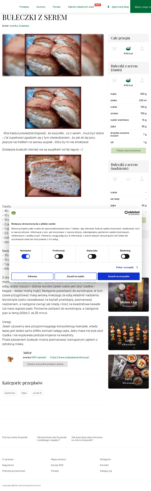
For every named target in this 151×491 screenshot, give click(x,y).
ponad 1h (37, 393)
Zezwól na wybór (75, 276)
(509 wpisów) (38, 357)
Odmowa (32, 276)
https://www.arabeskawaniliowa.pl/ (70, 357)
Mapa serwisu (58, 459)
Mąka (24, 393)
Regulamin (8, 465)
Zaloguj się (106, 471)
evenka (14, 25)
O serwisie (7, 459)
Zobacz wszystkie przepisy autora (45, 364)
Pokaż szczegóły (125, 267)
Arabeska (24, 25)
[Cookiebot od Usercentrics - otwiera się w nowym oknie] (127, 213)
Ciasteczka (10, 393)
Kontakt (104, 465)
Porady (55, 471)
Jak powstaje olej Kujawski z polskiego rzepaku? (52, 439)
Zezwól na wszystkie (118, 276)
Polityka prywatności (13, 471)
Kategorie (105, 459)
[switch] (59, 256)
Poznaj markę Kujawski (15, 437)
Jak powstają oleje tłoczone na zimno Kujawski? (86, 439)
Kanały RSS (57, 465)
